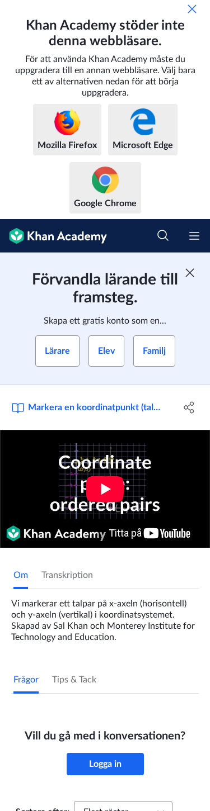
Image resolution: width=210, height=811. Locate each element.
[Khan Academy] (53, 236)
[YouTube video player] (105, 489)
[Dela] (189, 407)
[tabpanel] (105, 616)
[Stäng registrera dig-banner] (190, 273)
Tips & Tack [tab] (74, 679)
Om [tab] (20, 575)
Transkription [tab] (67, 575)
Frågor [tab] (26, 679)
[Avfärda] (192, 9)
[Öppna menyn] (194, 236)
